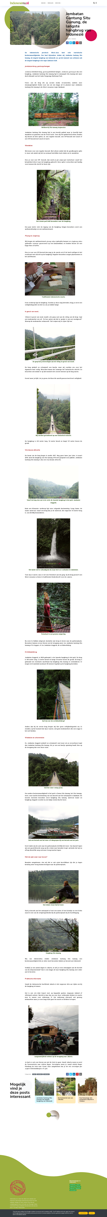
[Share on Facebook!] (67, 42)
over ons (57, 3)
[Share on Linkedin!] (74, 42)
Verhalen (50, 3)
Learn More (83, 1213)
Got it (91, 1213)
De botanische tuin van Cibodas (65, 1098)
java (34, 1074)
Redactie (68, 39)
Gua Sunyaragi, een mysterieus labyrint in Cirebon (86, 1099)
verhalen (40, 1074)
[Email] (80, 42)
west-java (46, 1074)
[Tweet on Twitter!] (70, 42)
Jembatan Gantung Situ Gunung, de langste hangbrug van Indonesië (44, 1099)
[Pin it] (77, 42)
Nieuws (43, 3)
